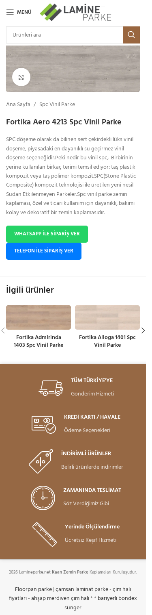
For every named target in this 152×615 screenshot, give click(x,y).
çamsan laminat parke (82, 589)
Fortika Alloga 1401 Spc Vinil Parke (107, 341)
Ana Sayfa (18, 104)
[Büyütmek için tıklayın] (21, 77)
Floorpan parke (33, 589)
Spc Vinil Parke (57, 104)
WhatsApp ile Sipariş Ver (47, 234)
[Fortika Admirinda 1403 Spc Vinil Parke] (38, 317)
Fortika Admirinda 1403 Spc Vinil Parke (38, 341)
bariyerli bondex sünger (100, 603)
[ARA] (131, 34)
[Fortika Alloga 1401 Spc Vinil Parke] (107, 317)
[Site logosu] (76, 12)
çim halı (80, 598)
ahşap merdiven (50, 598)
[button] (143, 330)
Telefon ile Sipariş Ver (43, 251)
